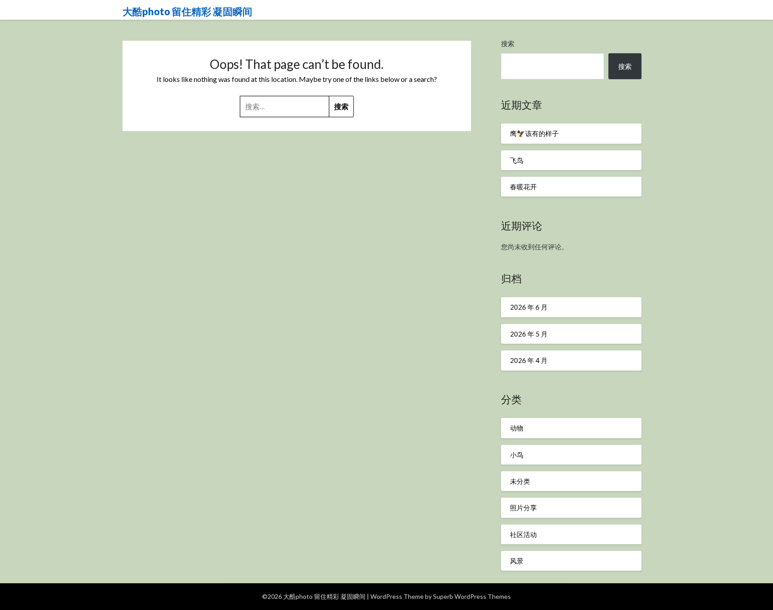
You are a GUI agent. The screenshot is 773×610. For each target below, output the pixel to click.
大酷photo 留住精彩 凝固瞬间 (187, 11)
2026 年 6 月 (529, 307)
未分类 (520, 481)
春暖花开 (523, 187)
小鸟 (516, 455)
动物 (516, 428)
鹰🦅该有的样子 (534, 133)
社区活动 (523, 534)
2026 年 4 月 (529, 360)
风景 (516, 561)
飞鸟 (516, 160)
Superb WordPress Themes (472, 596)
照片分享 (523, 507)
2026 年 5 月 (529, 334)
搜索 (507, 43)
